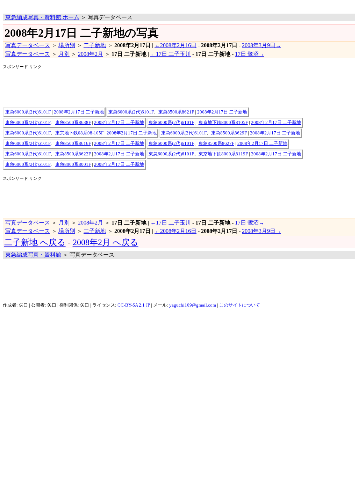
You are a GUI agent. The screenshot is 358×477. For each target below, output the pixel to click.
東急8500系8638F (73, 122)
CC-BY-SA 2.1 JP (133, 305)
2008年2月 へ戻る (105, 242)
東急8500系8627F (216, 143)
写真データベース (27, 45)
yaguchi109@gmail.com (192, 305)
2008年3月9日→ (261, 45)
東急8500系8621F (176, 112)
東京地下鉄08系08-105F (79, 133)
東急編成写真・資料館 (33, 255)
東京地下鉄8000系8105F (223, 122)
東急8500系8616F (73, 143)
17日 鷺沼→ (249, 54)
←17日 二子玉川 (170, 54)
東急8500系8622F (73, 154)
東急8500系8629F (229, 133)
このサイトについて (239, 305)
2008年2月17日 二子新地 (79, 112)
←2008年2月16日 (175, 45)
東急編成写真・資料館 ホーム (42, 17)
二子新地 (95, 45)
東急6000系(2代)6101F (28, 112)
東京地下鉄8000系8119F (223, 154)
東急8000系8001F (73, 164)
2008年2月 (90, 54)
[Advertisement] (84, 5)
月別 (64, 54)
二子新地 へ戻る (35, 242)
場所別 (66, 45)
